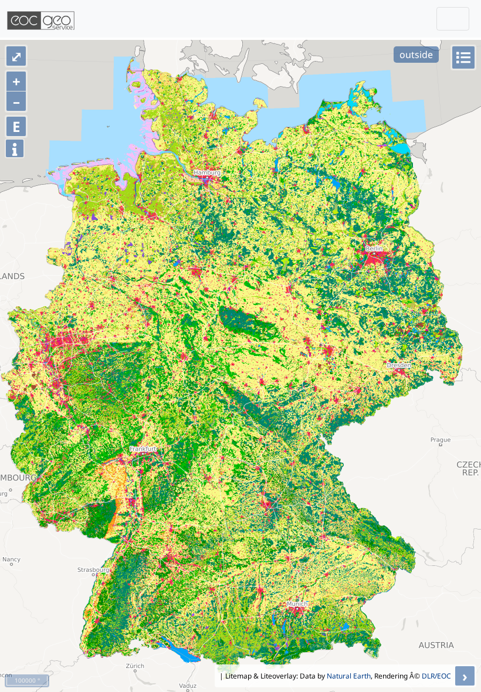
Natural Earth (349, 676)
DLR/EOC (436, 676)
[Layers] (463, 57)
